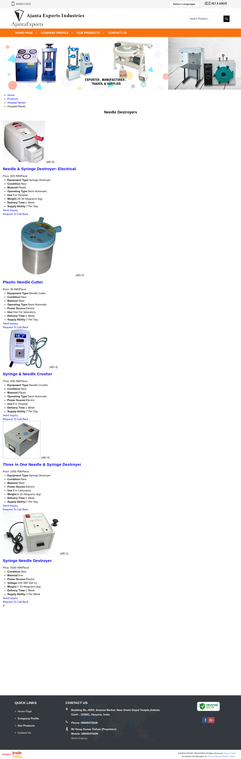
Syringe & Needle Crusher (27, 374)
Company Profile (55, 32)
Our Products (88, 32)
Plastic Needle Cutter (23, 282)
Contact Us (117, 32)
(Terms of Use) (229, 753)
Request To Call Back (15, 213)
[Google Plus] (211, 722)
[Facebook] (205, 722)
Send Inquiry (10, 210)
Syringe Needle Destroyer (27, 560)
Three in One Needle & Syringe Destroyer (42, 464)
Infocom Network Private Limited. (221, 756)
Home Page (24, 32)
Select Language (183, 3)
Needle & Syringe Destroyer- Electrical (39, 169)
